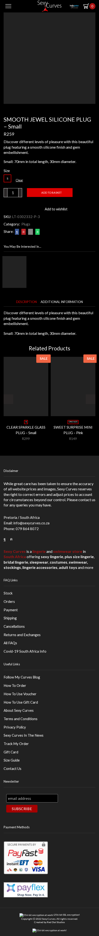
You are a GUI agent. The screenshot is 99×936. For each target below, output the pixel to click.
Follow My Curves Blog (22, 677)
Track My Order (16, 743)
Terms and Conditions (20, 719)
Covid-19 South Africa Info (25, 651)
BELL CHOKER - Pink (48, 258)
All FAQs (10, 643)
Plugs (25, 224)
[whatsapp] (37, 232)
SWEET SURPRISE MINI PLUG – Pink (73, 430)
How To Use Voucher (20, 694)
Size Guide (12, 760)
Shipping (10, 618)
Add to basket (51, 192)
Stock (8, 593)
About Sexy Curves (19, 710)
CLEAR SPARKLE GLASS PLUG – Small (25, 430)
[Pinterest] (23, 232)
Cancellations (14, 626)
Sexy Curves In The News (23, 735)
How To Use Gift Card (21, 702)
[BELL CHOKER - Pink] (14, 272)
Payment (11, 610)
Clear (19, 180)
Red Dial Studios (56, 922)
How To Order (15, 685)
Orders (9, 601)
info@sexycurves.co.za (31, 523)
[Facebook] (17, 232)
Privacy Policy (15, 727)
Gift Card (11, 752)
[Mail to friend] (30, 232)
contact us (86, 499)
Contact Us (12, 768)
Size (7, 170)
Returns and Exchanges (22, 635)
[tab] (26, 301)
